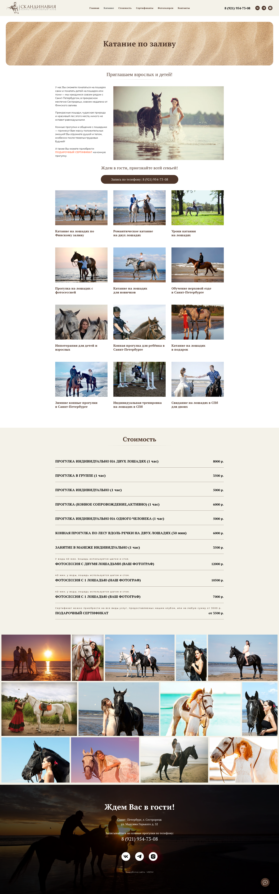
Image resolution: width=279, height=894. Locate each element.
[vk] (257, 8)
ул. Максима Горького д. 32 (139, 824)
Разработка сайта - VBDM (139, 872)
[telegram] (264, 8)
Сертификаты (144, 8)
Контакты (184, 8)
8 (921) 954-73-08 (237, 8)
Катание (109, 8)
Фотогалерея (165, 8)
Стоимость (125, 8)
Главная (94, 8)
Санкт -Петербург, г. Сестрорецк (139, 820)
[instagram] (270, 8)
